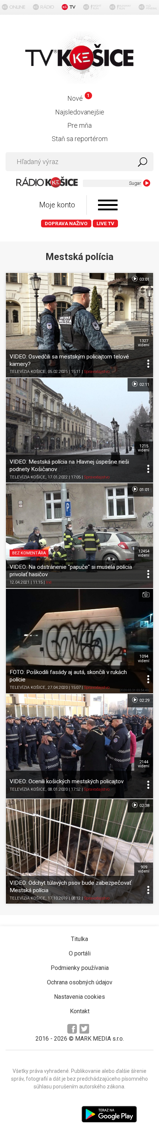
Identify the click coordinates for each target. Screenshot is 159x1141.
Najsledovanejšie (79, 112)
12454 (143, 553)
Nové (78, 98)
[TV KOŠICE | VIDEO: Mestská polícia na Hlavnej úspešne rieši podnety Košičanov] (79, 430)
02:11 (143, 384)
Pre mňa (79, 125)
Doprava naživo (66, 223)
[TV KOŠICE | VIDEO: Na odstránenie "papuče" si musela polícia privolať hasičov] (79, 535)
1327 (143, 342)
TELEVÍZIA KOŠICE (27, 371)
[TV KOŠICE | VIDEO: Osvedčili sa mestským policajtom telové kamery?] (79, 325)
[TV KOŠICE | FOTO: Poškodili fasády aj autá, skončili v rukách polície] (79, 641)
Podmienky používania (80, 967)
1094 (143, 658)
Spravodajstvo (96, 371)
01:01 (143, 489)
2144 (143, 764)
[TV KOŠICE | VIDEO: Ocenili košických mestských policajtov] (79, 746)
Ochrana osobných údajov (79, 982)
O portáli (80, 953)
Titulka (79, 939)
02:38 (143, 805)
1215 (143, 448)
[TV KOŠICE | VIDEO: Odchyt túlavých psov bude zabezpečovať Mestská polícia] (79, 851)
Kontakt (79, 1011)
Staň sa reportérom (80, 139)
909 (143, 869)
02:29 (143, 700)
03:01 (143, 279)
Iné (49, 582)
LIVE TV (105, 223)
